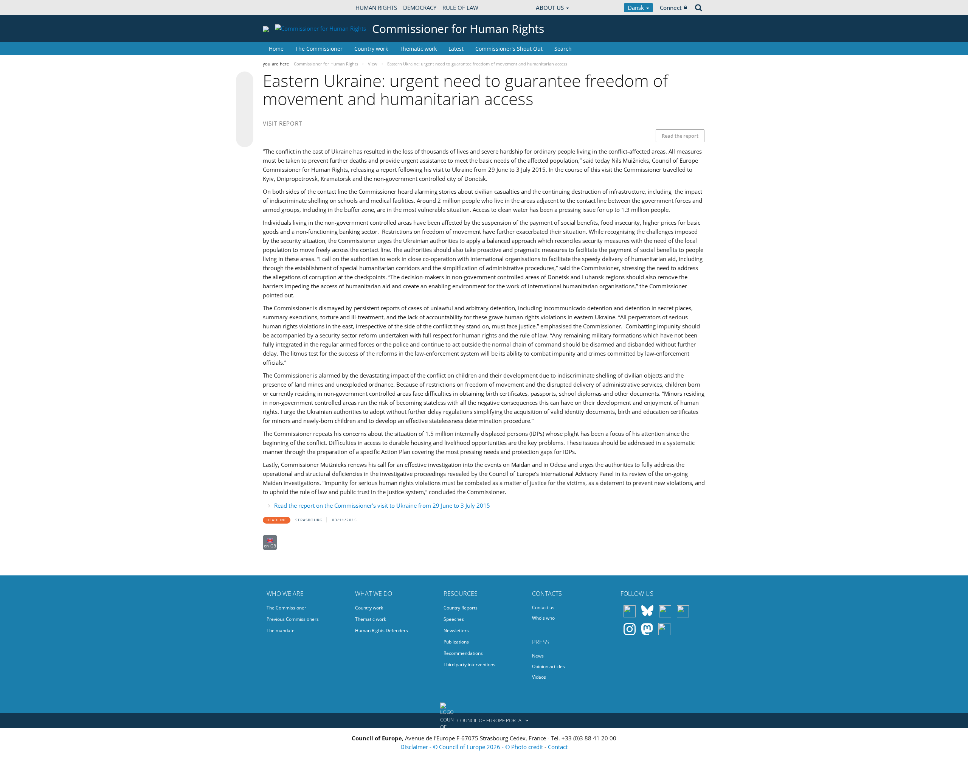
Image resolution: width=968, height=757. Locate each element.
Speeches (454, 619)
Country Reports (461, 608)
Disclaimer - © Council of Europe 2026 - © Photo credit (472, 747)
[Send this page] (244, 138)
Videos (539, 677)
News (538, 656)
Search (563, 48)
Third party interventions (469, 664)
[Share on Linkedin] (244, 124)
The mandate (281, 630)
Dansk (636, 7)
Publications (456, 642)
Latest (456, 48)
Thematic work (418, 48)
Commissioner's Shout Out (509, 48)
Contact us (543, 607)
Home (276, 48)
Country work (371, 48)
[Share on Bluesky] (244, 81)
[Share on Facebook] (244, 109)
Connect (671, 7)
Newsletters (456, 630)
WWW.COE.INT (282, 7)
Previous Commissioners (293, 619)
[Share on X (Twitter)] (244, 95)
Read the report (680, 135)
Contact (558, 747)
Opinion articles (548, 666)
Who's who (543, 618)
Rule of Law (460, 7)
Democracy (419, 7)
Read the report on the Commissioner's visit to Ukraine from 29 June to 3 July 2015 (382, 505)
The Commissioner (319, 48)
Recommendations (463, 653)
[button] (484, 720)
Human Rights (376, 7)
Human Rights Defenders (381, 630)
